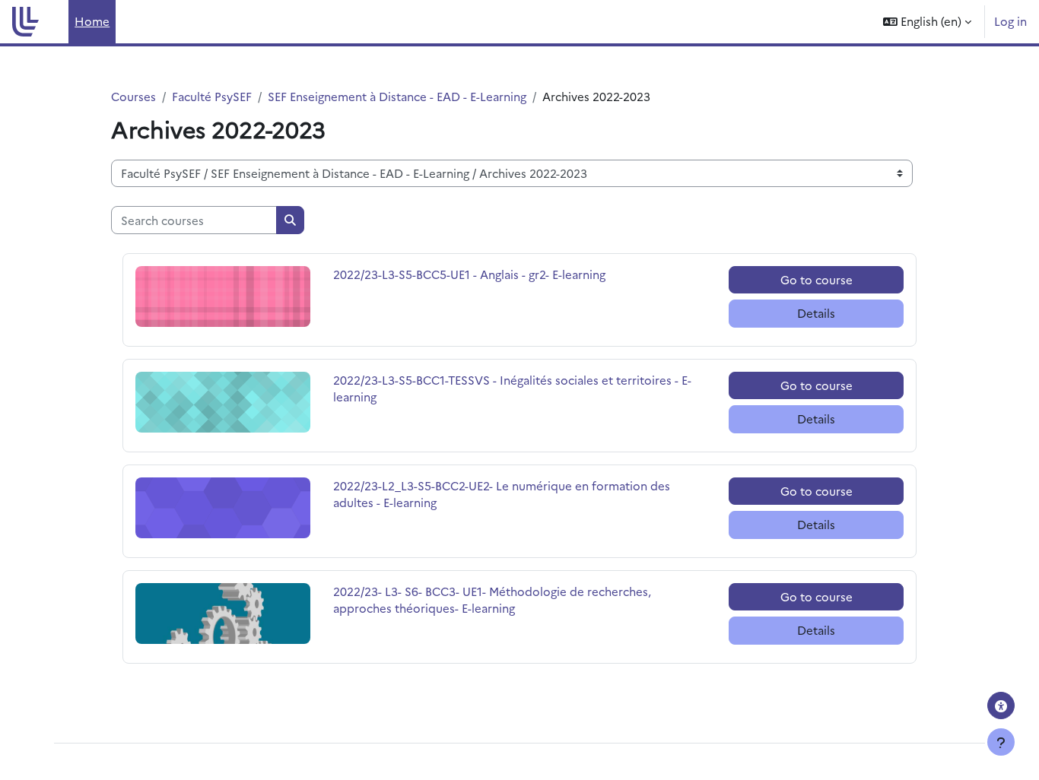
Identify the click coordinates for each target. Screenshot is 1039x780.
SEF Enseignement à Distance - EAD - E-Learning (397, 96)
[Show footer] (1001, 742)
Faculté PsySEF (212, 96)
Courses (133, 96)
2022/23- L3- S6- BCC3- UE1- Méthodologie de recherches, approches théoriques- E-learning (492, 600)
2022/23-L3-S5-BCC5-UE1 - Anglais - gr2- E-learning (469, 274)
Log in (1010, 21)
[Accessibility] (1001, 705)
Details (816, 313)
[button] (927, 21)
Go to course (816, 279)
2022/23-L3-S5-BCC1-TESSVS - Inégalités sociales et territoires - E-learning (512, 388)
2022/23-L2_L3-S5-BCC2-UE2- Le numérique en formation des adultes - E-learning (501, 494)
